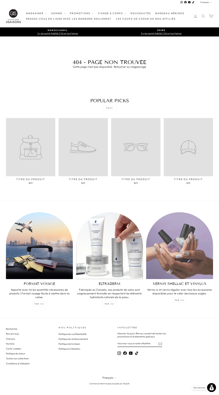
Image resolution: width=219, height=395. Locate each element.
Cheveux (10, 338)
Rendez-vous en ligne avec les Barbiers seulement (69, 18)
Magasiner (35, 13)
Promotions (80, 13)
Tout (109, 108)
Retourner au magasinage (130, 66)
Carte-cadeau (13, 348)
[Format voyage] (39, 245)
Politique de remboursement (73, 339)
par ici (39, 304)
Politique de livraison (69, 343)
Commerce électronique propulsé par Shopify (109, 383)
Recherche (11, 328)
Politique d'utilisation (69, 348)
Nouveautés (141, 13)
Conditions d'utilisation (18, 363)
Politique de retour (15, 353)
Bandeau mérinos (169, 13)
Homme (57, 13)
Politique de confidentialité (73, 334)
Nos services (12, 333)
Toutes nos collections (17, 358)
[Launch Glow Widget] (211, 387)
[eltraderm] (109, 245)
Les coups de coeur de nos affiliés (146, 18)
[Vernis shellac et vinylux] (179, 245)
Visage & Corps (111, 13)
